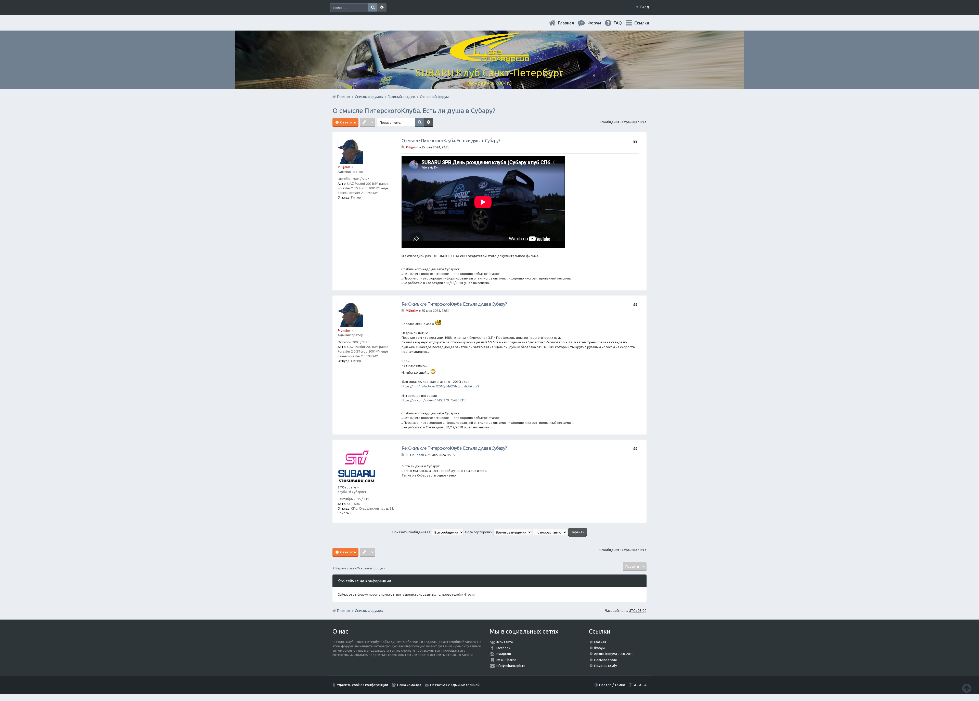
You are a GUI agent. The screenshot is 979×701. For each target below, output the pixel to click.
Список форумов (369, 611)
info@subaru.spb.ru (510, 665)
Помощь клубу (605, 665)
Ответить (347, 122)
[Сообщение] (403, 147)
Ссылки (641, 23)
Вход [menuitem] (644, 7)
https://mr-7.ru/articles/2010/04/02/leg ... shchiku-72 (440, 386)
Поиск (372, 7)
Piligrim (344, 167)
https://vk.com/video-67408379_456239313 (434, 400)
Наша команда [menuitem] (409, 685)
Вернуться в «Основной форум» (360, 568)
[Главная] (489, 58)
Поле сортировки (479, 532)
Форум (599, 648)
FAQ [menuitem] (622, 23)
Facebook (503, 648)
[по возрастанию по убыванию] (550, 532)
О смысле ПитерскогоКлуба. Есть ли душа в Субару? (413, 110)
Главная (570, 23)
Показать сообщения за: (412, 532)
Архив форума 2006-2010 (613, 653)
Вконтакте (504, 642)
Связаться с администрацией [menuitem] (455, 685)
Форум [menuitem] (598, 23)
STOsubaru (347, 487)
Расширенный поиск (382, 7)
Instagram (503, 653)
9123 (365, 178)
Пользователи (605, 660)
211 (366, 499)
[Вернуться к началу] (966, 688)
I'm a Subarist (506, 660)
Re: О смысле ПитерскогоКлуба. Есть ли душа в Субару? (454, 303)
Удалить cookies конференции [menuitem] (362, 685)
